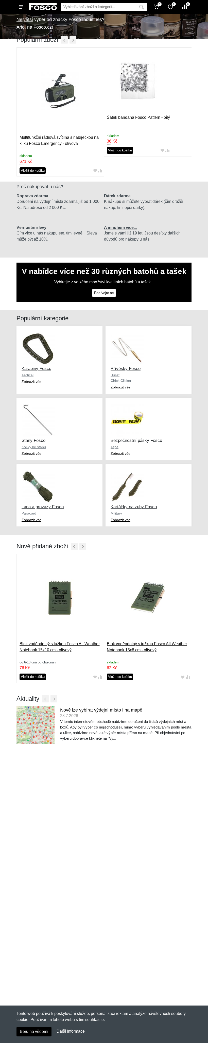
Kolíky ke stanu (34, 447)
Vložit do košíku (33, 170)
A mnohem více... (120, 227)
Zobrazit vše (31, 382)
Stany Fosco (33, 440)
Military (116, 513)
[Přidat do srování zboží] (100, 170)
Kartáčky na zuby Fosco (134, 506)
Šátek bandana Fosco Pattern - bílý (138, 117)
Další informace (71, 1031)
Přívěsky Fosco (126, 368)
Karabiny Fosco (36, 368)
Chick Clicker (121, 381)
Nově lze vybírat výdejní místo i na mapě (101, 710)
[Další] (73, 40)
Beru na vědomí (34, 1031)
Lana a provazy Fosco (43, 506)
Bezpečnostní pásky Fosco (136, 440)
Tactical (27, 375)
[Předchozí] (64, 40)
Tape (114, 447)
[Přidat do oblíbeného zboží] (95, 170)
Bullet (115, 375)
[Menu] (21, 6)
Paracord (29, 513)
